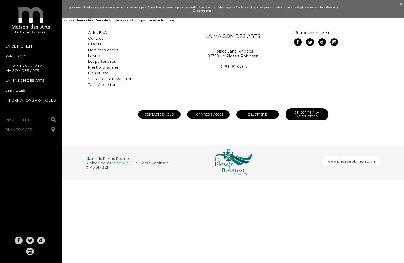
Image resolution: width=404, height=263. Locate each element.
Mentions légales (103, 67)
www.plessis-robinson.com (351, 161)
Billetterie (257, 114)
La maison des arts (25, 80)
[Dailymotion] (322, 42)
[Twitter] (310, 42)
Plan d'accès (18, 129)
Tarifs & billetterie (103, 84)
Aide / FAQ (97, 32)
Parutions (16, 56)
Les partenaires (102, 61)
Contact (95, 38)
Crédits (94, 44)
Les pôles (15, 90)
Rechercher (18, 119)
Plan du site (98, 73)
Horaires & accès (103, 50)
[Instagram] (334, 42)
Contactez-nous (159, 114)
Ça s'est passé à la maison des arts (24, 68)
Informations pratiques (30, 100)
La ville (94, 55)
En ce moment (19, 46)
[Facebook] (298, 42)
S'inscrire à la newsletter (109, 78)
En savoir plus (202, 10)
